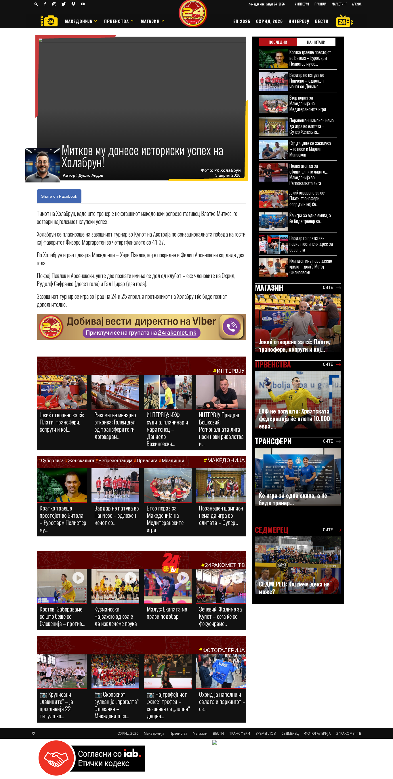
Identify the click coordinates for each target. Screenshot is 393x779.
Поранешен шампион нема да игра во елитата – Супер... (221, 515)
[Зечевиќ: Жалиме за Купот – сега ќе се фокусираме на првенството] (221, 587)
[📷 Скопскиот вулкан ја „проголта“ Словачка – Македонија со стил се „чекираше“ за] (115, 671)
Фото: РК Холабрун (221, 170)
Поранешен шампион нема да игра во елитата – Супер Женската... (311, 126)
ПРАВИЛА (320, 4)
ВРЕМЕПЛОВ (265, 733)
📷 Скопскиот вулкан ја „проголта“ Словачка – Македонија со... (116, 705)
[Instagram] (54, 4)
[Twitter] (64, 4)
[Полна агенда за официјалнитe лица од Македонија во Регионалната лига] (273, 172)
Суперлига (52, 460)
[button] (36, 4)
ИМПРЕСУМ (302, 4)
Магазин (150, 21)
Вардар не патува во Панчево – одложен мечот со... (116, 515)
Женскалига (81, 460)
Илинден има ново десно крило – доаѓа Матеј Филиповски (310, 266)
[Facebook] (45, 4)
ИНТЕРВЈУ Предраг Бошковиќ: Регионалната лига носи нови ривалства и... (221, 429)
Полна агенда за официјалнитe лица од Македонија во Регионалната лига (308, 174)
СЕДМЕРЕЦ (290, 733)
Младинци (173, 460)
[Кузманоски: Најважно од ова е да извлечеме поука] (115, 586)
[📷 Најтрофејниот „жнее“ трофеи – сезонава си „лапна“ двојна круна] (168, 671)
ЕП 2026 (241, 21)
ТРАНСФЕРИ (239, 733)
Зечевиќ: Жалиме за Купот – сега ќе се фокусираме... (220, 616)
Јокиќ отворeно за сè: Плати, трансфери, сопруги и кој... (62, 421)
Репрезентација (115, 460)
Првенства (116, 21)
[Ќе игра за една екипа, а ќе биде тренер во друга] (273, 221)
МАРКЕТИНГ (339, 4)
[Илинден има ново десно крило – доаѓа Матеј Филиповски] (273, 267)
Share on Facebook (59, 196)
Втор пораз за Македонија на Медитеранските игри (165, 518)
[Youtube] (83, 4)
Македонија (78, 21)
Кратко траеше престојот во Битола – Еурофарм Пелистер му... (63, 518)
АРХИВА (356, 4)
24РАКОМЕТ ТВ (225, 565)
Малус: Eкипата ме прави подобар (167, 612)
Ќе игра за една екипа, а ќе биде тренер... (293, 499)
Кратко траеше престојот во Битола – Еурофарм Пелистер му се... (310, 57)
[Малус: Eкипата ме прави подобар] (168, 586)
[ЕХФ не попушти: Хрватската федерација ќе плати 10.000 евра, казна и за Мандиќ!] (298, 399)
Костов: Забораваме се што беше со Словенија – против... (62, 616)
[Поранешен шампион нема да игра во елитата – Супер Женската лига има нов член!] (221, 485)
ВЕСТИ (322, 21)
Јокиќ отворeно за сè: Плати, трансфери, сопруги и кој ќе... (307, 198)
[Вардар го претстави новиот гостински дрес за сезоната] (273, 244)
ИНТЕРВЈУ (299, 21)
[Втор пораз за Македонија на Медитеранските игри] (168, 486)
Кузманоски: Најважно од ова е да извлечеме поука (115, 616)
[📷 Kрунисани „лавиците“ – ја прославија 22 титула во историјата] (62, 672)
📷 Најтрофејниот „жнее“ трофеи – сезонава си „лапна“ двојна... (168, 705)
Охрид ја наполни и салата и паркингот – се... (222, 701)
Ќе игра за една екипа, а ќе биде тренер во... (310, 218)
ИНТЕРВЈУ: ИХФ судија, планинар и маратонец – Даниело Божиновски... (167, 429)
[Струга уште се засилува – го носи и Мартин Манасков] (273, 149)
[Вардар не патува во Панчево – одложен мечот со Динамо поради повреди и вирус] (115, 485)
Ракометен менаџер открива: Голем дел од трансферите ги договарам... (115, 425)
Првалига (147, 460)
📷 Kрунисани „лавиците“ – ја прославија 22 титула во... (56, 705)
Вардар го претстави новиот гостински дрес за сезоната (311, 243)
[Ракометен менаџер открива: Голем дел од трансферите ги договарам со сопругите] (115, 392)
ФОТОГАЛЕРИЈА (224, 650)
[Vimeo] (73, 4)
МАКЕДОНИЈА (226, 460)
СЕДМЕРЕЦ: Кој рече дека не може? (294, 588)
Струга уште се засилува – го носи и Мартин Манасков (310, 148)
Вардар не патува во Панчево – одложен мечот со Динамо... (306, 80)
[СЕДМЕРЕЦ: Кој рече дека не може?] (298, 565)
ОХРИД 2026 (269, 21)
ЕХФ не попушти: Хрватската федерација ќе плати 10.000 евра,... (294, 418)
